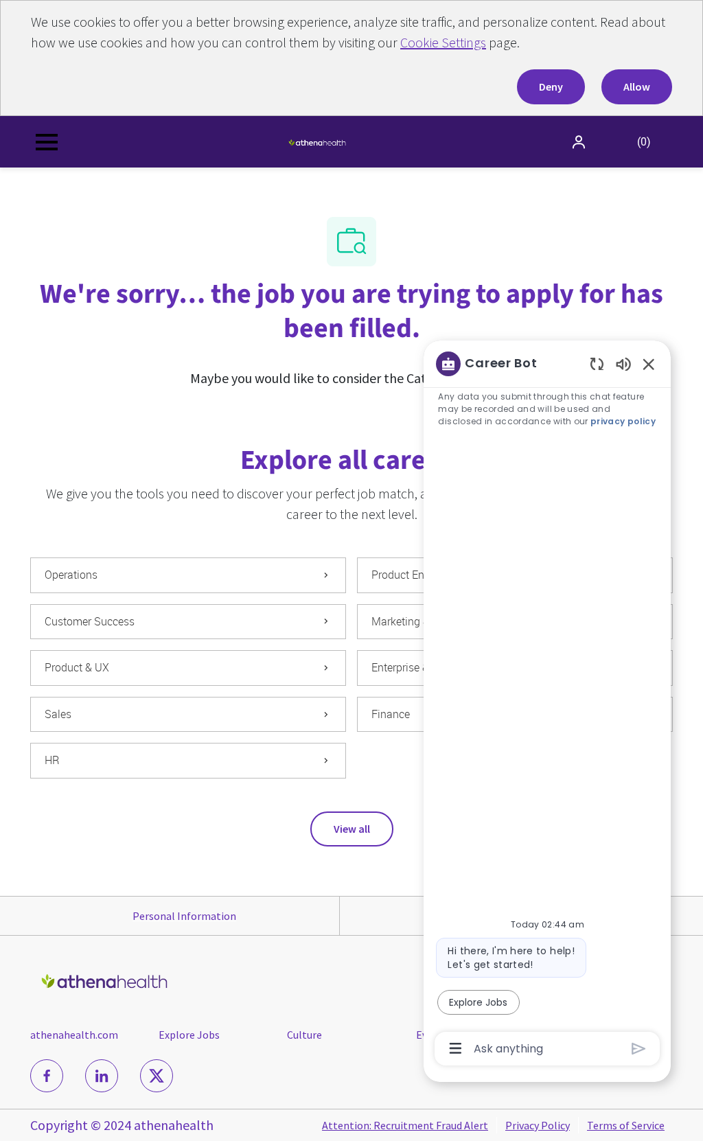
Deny (551, 86)
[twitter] (156, 1075)
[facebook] (46, 1075)
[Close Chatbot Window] (649, 363)
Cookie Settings (443, 42)
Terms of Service (626, 1125)
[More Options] (455, 1048)
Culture (304, 1034)
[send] (638, 1048)
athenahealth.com (74, 1034)
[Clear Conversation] (597, 363)
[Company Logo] (317, 141)
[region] (547, 705)
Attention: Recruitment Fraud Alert (405, 1125)
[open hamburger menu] (46, 142)
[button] (580, 141)
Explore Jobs (189, 1034)
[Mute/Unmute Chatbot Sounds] (623, 363)
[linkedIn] (101, 1075)
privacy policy (623, 421)
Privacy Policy (537, 1125)
